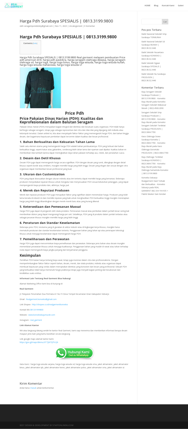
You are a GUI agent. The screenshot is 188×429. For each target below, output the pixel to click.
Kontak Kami (168, 6)
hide (35, 43)
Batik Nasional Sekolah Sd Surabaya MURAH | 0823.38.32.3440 (153, 44)
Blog (156, 6)
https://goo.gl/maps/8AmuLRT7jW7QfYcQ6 (39, 342)
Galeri (181, 6)
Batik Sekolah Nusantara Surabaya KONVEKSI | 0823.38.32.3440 (152, 55)
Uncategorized (75, 26)
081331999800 (36, 309)
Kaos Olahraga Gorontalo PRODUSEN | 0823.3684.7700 (154, 149)
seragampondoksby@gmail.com (38, 26)
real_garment (36, 320)
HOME (147, 6)
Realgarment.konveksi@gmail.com (41, 299)
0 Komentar (89, 26)
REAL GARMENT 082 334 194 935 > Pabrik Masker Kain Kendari (154, 190)
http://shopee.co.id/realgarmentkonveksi (50, 304)
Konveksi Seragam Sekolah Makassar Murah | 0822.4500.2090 (153, 105)
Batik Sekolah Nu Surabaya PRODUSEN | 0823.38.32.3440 (153, 77)
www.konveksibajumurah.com (41, 314)
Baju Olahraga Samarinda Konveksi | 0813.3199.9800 (154, 170)
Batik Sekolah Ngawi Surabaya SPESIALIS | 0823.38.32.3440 (151, 66)
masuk (33, 388)
